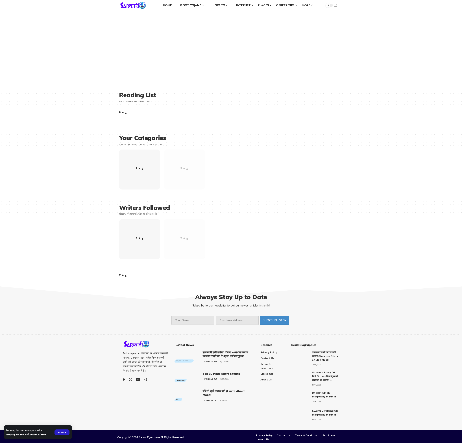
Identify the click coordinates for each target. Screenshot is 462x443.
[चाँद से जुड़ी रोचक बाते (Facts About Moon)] (186, 395)
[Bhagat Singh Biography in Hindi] (300, 397)
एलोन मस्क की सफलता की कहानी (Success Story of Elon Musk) (325, 356)
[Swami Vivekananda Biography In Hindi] (300, 416)
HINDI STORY (180, 380)
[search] (338, 5)
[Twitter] (130, 379)
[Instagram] (145, 379)
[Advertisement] (112, 50)
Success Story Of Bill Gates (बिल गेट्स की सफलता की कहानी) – (325, 376)
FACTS (178, 400)
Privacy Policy (15, 434)
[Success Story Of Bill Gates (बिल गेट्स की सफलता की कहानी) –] (300, 377)
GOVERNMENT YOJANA (184, 361)
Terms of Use (37, 434)
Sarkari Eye (211, 361)
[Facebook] (124, 379)
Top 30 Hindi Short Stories (221, 373)
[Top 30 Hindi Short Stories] (186, 376)
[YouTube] (138, 379)
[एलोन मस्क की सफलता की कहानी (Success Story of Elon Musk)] (300, 357)
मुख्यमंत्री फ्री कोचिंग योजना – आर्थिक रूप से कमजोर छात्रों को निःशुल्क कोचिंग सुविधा (225, 354)
